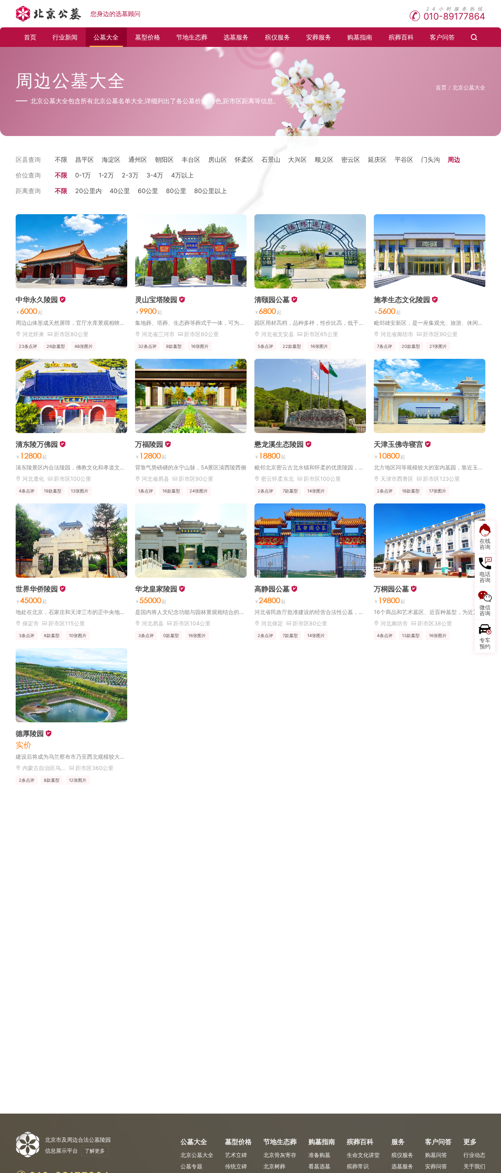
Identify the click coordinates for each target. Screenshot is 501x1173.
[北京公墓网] (49, 13)
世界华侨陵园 (37, 589)
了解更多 (95, 1151)
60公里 (148, 191)
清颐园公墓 (272, 299)
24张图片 (198, 491)
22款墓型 (292, 346)
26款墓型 (56, 346)
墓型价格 (147, 37)
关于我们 (474, 1166)
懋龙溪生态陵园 (279, 444)
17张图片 (437, 491)
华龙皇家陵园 (156, 589)
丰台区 (191, 159)
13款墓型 (411, 635)
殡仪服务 (277, 37)
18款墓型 (411, 491)
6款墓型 (51, 635)
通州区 (137, 159)
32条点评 (147, 346)
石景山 (270, 159)
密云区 (350, 159)
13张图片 (79, 491)
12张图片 (78, 780)
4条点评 (26, 491)
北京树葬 (274, 1166)
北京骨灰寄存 (279, 1155)
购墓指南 (359, 37)
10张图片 (78, 635)
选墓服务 (236, 37)
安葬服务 (318, 37)
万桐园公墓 (391, 589)
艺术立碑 (236, 1155)
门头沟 (430, 159)
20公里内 (88, 191)
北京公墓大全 (468, 87)
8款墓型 (51, 780)
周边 (454, 159)
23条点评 (28, 346)
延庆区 (377, 159)
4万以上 (182, 175)
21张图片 (438, 346)
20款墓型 (411, 346)
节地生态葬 (191, 37)
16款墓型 (171, 491)
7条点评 (384, 346)
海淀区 (111, 159)
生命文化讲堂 (363, 1155)
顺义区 (324, 159)
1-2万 (106, 175)
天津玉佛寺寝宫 (398, 444)
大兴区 (297, 159)
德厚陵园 (30, 733)
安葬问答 (436, 1166)
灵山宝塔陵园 (156, 299)
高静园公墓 (272, 589)
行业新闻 (64, 37)
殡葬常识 (358, 1166)
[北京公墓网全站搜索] (474, 37)
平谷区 (404, 159)
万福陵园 (149, 444)
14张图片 (316, 491)
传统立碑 (236, 1166)
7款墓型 (290, 491)
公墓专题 (191, 1166)
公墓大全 (106, 37)
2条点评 (265, 491)
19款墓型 (52, 491)
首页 (30, 37)
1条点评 (145, 491)
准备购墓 (319, 1155)
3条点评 (26, 635)
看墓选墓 (319, 1166)
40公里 (120, 191)
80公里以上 (210, 191)
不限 (61, 159)
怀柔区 (244, 159)
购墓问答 (436, 1155)
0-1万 (83, 175)
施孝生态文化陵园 (402, 299)
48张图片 (83, 346)
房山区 (217, 159)
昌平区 (84, 159)
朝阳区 (164, 159)
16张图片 (200, 346)
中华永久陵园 (37, 299)
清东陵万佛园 (37, 444)
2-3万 (130, 175)
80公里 (176, 191)
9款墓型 (174, 346)
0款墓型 (171, 635)
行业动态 (474, 1155)
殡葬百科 (401, 37)
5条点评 (265, 346)
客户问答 (442, 37)
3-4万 (154, 175)
